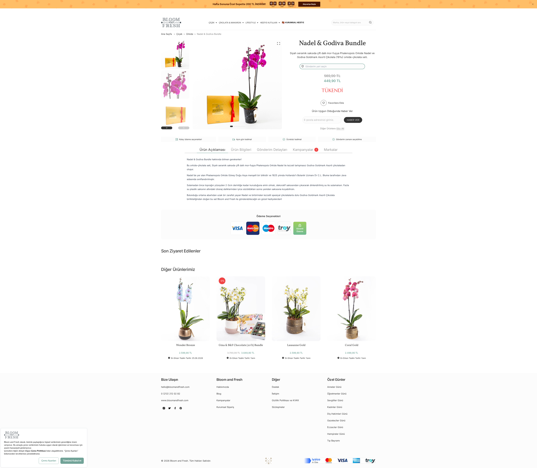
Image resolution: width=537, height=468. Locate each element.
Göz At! (340, 128)
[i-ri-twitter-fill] (169, 410)
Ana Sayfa (167, 34)
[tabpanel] (268, 179)
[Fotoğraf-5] (242, 126)
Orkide (189, 34)
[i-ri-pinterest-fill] (180, 410)
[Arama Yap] (370, 22)
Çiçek (179, 34)
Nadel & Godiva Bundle (209, 34)
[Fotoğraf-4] (240, 126)
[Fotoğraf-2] (236, 126)
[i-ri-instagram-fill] (164, 410)
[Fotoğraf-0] (231, 126)
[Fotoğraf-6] (244, 126)
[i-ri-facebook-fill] (175, 410)
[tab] (212, 149)
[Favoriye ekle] (324, 103)
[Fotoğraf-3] (238, 126)
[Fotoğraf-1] (234, 126)
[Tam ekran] (278, 43)
